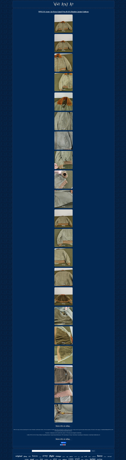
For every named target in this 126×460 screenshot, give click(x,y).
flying (25, 456)
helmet (89, 456)
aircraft (109, 456)
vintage (58, 456)
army (45, 455)
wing (67, 456)
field (78, 456)
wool (75, 456)
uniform (94, 456)
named (40, 456)
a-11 (85, 456)
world (82, 456)
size (29, 456)
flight (51, 456)
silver (105, 456)
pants (71, 456)
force (99, 456)
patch (64, 456)
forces (35, 456)
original (19, 456)
